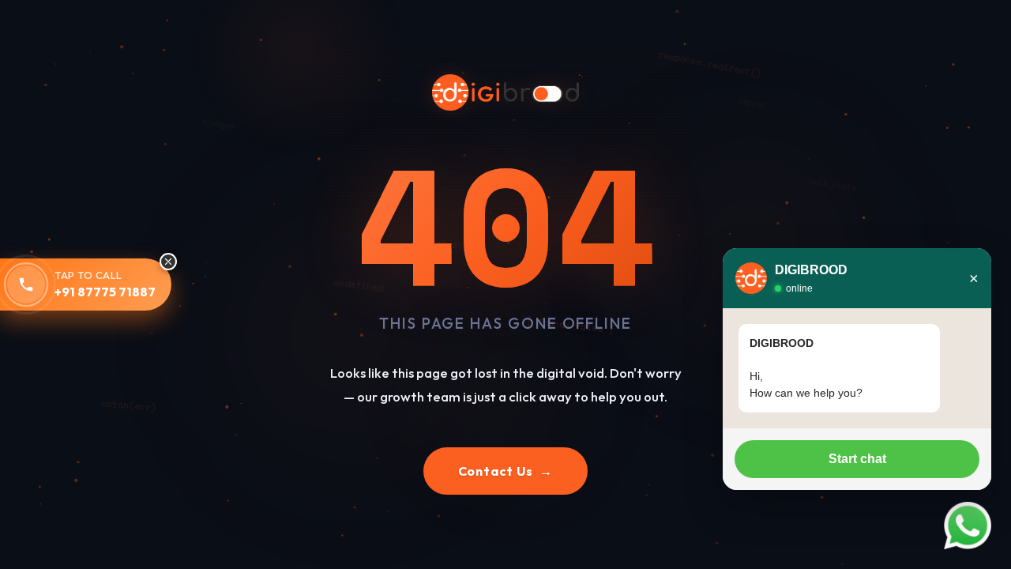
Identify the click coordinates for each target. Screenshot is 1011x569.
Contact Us (506, 471)
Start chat (857, 458)
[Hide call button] (168, 261)
